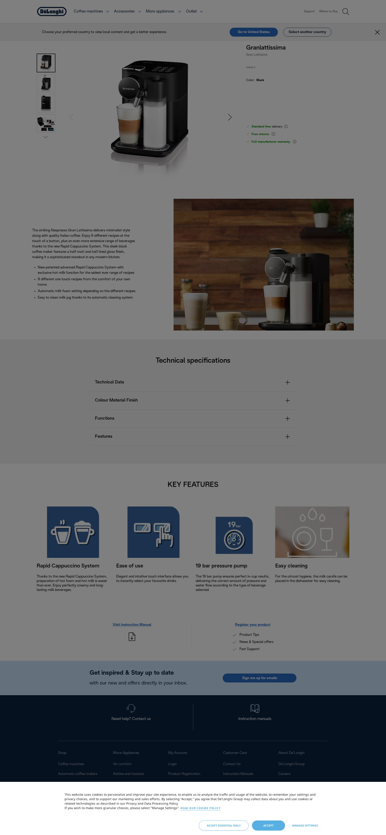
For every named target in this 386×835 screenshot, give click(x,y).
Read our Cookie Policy (200, 808)
